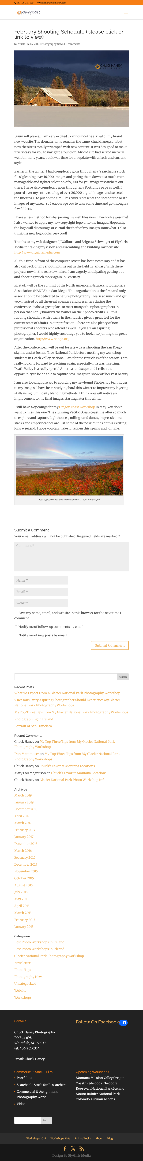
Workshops (23, 997)
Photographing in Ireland (33, 719)
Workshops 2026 (60, 1138)
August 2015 (23, 885)
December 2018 (25, 809)
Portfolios (24, 1078)
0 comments (73, 44)
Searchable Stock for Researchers (41, 1085)
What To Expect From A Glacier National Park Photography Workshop (67, 693)
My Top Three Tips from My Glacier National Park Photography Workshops (71, 712)
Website (20, 991)
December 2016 (25, 844)
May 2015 (21, 899)
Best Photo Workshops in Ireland (39, 942)
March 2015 (23, 913)
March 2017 (23, 823)
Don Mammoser (26, 754)
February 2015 (24, 920)
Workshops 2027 (36, 1138)
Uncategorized (25, 984)
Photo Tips (22, 970)
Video (21, 1104)
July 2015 (21, 892)
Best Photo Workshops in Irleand (39, 949)
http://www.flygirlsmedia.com (37, 252)
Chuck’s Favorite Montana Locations (67, 766)
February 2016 (24, 857)
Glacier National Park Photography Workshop (49, 956)
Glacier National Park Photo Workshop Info (73, 780)
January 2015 (24, 927)
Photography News (52, 44)
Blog (110, 1138)
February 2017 (24, 830)
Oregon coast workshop (77, 407)
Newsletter (22, 963)
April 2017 (21, 816)
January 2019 (24, 802)
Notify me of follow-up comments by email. (51, 627)
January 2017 (23, 837)
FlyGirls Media (79, 1155)
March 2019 (23, 795)
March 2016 (23, 851)
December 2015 (25, 864)
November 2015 (26, 871)
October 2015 (24, 878)
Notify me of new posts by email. (43, 635)
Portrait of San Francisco (33, 726)
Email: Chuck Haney (29, 1059)
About (99, 1138)
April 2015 (22, 906)
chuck (21, 44)
